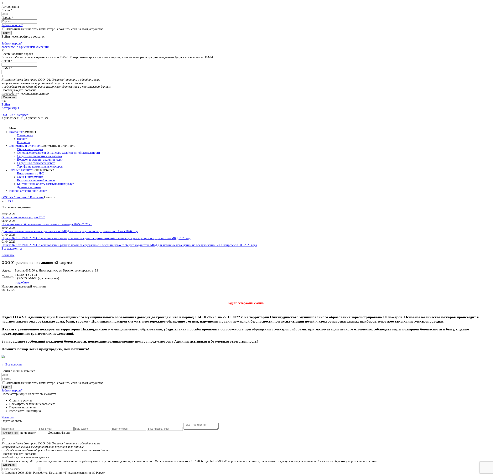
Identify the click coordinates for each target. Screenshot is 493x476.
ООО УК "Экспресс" (16, 197)
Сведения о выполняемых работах (39, 156)
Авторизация (10, 108)
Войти (6, 104)
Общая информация (30, 149)
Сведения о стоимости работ (36, 163)
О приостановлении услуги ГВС (23, 217)
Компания (16, 131)
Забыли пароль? (12, 25)
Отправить (9, 464)
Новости (22, 138)
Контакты (23, 142)
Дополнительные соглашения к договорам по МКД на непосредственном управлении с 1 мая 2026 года (70, 231)
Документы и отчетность (25, 145)
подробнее (22, 282)
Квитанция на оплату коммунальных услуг (45, 183)
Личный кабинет (20, 170)
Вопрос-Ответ (18, 190)
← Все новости (12, 364)
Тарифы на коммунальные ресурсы (40, 166)
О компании (25, 135)
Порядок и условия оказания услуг (40, 159)
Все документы (12, 248)
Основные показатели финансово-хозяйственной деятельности (58, 152)
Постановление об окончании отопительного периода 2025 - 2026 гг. (47, 224)
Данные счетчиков (29, 187)
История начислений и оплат (36, 180)
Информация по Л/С (30, 173)
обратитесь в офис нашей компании (25, 47)
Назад (9, 200)
